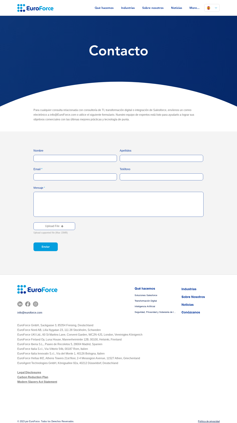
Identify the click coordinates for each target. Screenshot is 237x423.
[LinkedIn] (20, 304)
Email (37, 169)
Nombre (38, 150)
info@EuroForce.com (63, 114)
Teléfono (125, 169)
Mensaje (38, 187)
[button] (54, 226)
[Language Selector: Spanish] (212, 8)
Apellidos (125, 150)
